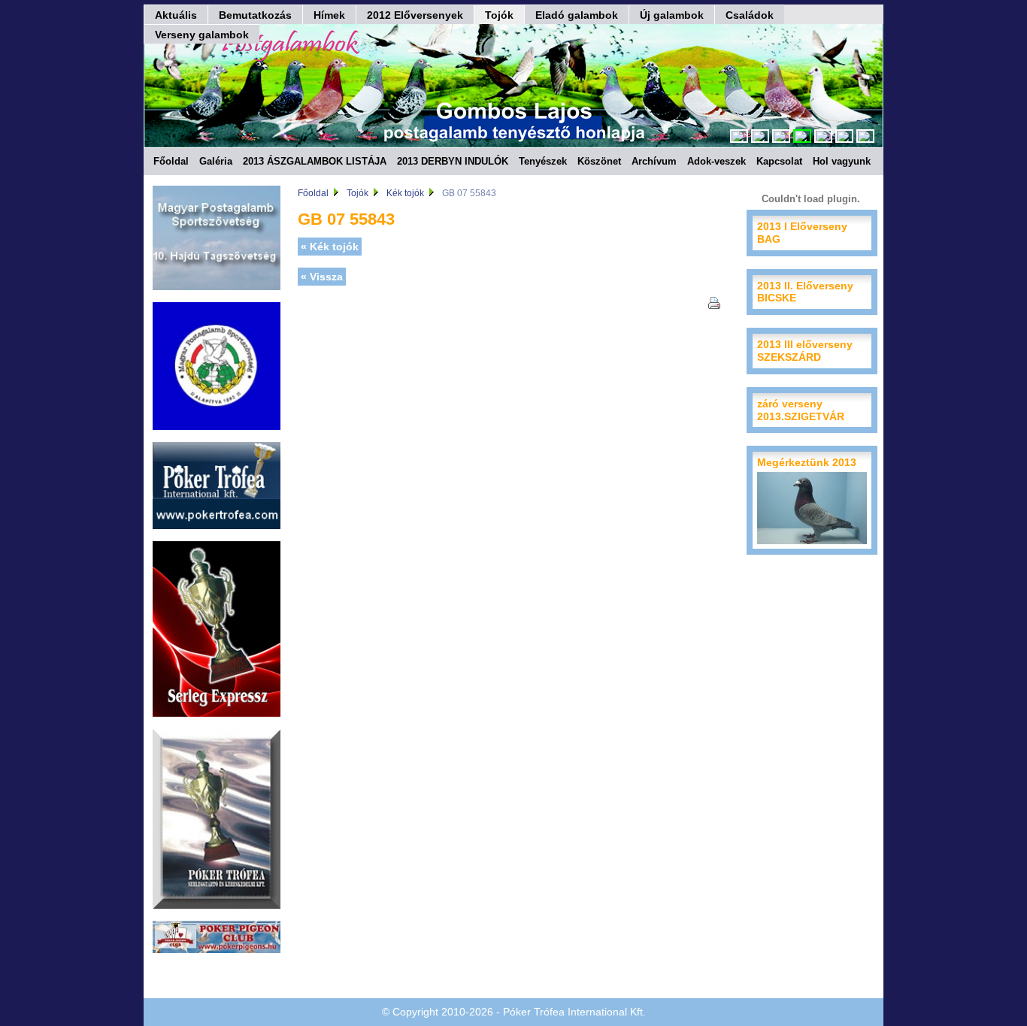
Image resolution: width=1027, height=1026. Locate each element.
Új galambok (672, 15)
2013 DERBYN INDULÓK (452, 161)
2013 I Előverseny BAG (802, 232)
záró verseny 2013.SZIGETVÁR (800, 410)
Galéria (215, 161)
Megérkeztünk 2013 (806, 462)
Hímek (329, 15)
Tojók (499, 15)
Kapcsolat (779, 161)
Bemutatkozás (255, 15)
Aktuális (176, 15)
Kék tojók (405, 193)
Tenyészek (543, 161)
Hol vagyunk (842, 161)
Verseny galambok (202, 35)
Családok (750, 15)
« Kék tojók (330, 247)
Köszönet (599, 161)
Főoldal (171, 161)
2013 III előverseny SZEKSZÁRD (805, 350)
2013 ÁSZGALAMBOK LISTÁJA (314, 161)
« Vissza (322, 277)
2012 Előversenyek (415, 15)
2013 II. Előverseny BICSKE (805, 292)
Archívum (654, 161)
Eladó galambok (576, 15)
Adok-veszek (716, 161)
